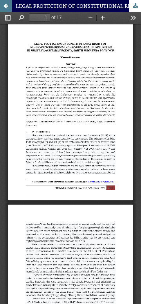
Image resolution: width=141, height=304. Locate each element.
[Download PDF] (135, 6)
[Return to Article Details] (6, 6)
